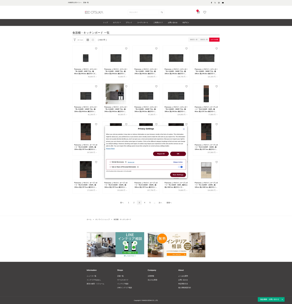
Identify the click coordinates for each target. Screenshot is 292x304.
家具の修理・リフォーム (95, 284)
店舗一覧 (120, 276)
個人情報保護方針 (184, 287)
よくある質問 (183, 276)
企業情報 (151, 276)
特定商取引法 (183, 284)
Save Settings (178, 175)
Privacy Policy (110, 148)
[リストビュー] (93, 40)
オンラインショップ (102, 219)
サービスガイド (122, 280)
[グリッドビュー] (88, 40)
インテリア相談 (122, 284)
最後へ (169, 203)
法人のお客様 (152, 280)
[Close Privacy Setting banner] (183, 129)
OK (178, 154)
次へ (160, 203)
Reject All (161, 154)
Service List (131, 162)
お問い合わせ (183, 280)
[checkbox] (180, 167)
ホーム (89, 219)
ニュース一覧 (91, 276)
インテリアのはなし (94, 280)
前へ (122, 203)
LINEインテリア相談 (124, 287)
